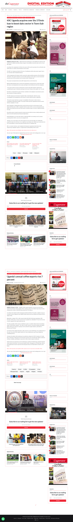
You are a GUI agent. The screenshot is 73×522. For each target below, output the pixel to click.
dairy (19, 153)
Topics (20, 9)
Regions (15, 9)
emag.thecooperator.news (27, 134)
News (6, 9)
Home (3, 9)
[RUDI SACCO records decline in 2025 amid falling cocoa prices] (13, 239)
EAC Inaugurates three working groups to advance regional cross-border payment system (26, 183)
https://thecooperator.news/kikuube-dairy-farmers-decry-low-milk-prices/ (22, 130)
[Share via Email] (22, 158)
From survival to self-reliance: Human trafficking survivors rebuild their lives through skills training (26, 244)
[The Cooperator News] (12, 4)
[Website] (14, 165)
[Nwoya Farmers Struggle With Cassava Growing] (53, 187)
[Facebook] (12, 158)
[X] (14, 158)
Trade (33, 17)
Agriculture (9, 17)
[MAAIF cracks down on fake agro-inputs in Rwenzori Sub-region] (39, 239)
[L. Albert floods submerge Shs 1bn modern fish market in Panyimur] (53, 182)
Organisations (28, 17)
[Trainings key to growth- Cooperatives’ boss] (53, 191)
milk (31, 153)
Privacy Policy (48, 518)
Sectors (10, 9)
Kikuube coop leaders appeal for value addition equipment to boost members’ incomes (57, 160)
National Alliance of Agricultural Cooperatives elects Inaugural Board (60, 195)
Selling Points (36, 518)
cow (15, 153)
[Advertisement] (26, 257)
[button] (3, 519)
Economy (25, 153)
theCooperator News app (55, 518)
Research (37, 153)
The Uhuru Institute (47, 516)
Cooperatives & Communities (28, 9)
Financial (20, 17)
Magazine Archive (30, 518)
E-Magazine (48, 9)
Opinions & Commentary (40, 9)
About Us (15, 518)
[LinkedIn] (17, 158)
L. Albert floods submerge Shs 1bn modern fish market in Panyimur (61, 181)
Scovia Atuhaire (10, 29)
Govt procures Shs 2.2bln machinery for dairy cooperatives (36, 144)
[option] (26, 183)
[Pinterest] (19, 158)
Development (15, 17)
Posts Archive (24, 518)
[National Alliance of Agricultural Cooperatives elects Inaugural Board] (53, 196)
